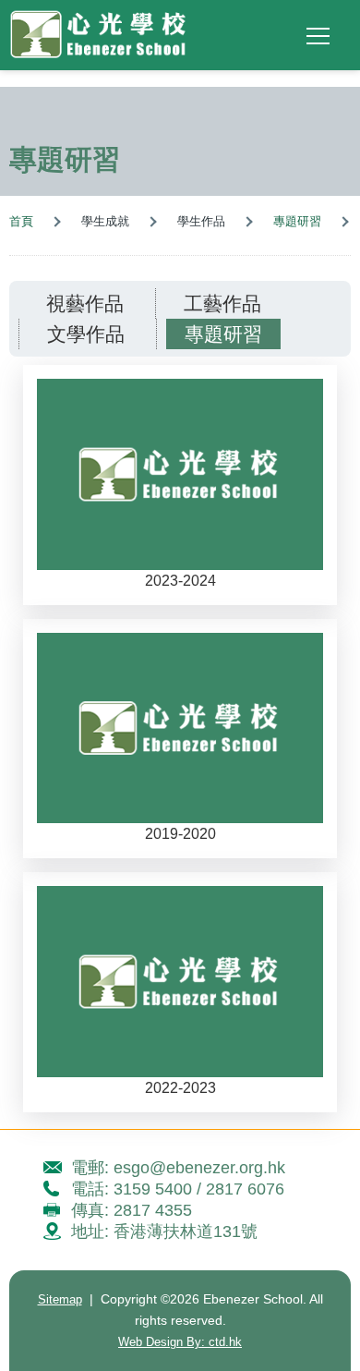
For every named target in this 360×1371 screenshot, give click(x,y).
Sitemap (60, 1299)
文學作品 (86, 334)
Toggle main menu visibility (318, 35)
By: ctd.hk (180, 1342)
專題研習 (297, 221)
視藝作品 (85, 303)
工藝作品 (222, 303)
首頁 (21, 221)
